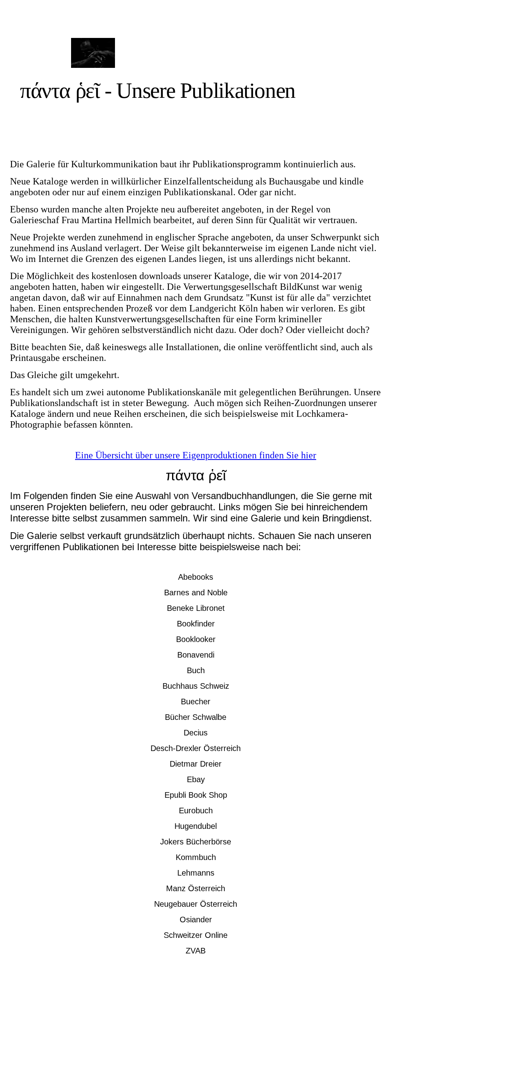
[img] (93, 53)
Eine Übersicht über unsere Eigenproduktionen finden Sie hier (195, 455)
